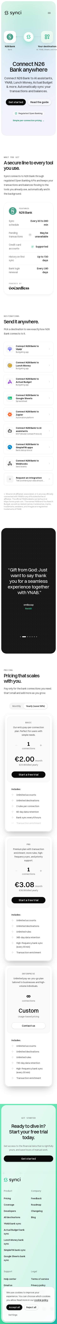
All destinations (12, 1217)
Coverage (9, 1204)
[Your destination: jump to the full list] (47, 37)
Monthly (16, 706)
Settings (12, 1314)
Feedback (36, 1198)
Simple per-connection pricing (28, 120)
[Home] (13, 13)
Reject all (31, 1307)
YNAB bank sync (12, 1223)
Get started (16, 102)
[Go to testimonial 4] (29, 636)
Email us (8, 1285)
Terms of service (40, 1279)
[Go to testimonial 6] (34, 636)
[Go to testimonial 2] (22, 636)
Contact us (28, 1025)
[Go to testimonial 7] (36, 636)
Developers (10, 1211)
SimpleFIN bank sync (14, 1250)
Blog (33, 1217)
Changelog (36, 1211)
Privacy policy (38, 1285)
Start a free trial (28, 774)
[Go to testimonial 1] (20, 636)
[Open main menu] (49, 13)
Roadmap (36, 1204)
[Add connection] (41, 745)
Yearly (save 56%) (35, 706)
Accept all (14, 1307)
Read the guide (39, 102)
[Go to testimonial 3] (26, 636)
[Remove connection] (16, 745)
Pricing (7, 1198)
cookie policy (41, 1300)
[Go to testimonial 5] (32, 636)
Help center (10, 1279)
